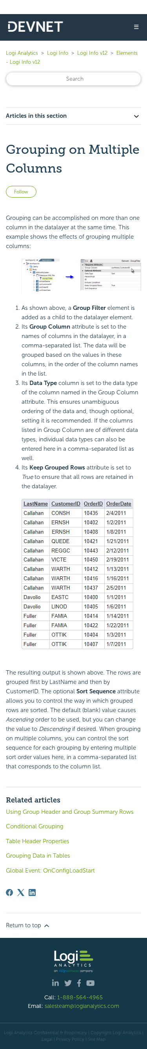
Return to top (24, 925)
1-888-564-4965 (80, 997)
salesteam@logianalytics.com (82, 1005)
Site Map (96, 1039)
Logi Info (57, 53)
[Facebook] (9, 892)
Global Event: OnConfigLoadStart (50, 870)
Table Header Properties (37, 841)
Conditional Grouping (35, 826)
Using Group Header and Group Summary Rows (70, 811)
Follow (21, 191)
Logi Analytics (22, 53)
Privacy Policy (70, 1039)
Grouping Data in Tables (38, 855)
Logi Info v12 (92, 53)
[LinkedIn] (32, 892)
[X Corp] (20, 892)
